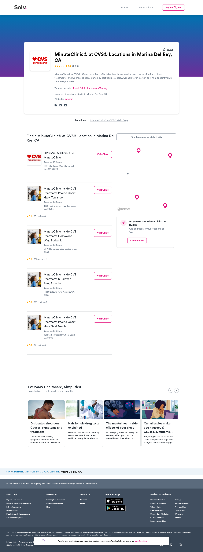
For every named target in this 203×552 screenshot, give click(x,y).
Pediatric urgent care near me (18, 503)
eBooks (178, 517)
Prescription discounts (55, 499)
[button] (128, 174)
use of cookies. (141, 541)
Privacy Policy (11, 542)
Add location (137, 240)
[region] (146, 178)
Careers (83, 499)
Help (48, 507)
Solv (8, 471)
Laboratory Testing (97, 88)
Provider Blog (180, 507)
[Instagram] (180, 545)
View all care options (14, 517)
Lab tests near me (13, 507)
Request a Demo (181, 503)
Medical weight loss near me (18, 514)
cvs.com (69, 98)
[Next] (176, 390)
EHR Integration (156, 510)
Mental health (12, 510)
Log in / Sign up (173, 7)
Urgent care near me (14, 499)
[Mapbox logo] (123, 209)
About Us (85, 494)
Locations (80, 120)
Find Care (11, 494)
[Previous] (170, 390)
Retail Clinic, (80, 88)
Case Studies (180, 510)
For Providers (146, 7)
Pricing (178, 499)
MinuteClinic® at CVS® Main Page (109, 120)
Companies (17, 471)
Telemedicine (156, 507)
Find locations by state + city (146, 137)
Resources (52, 494)
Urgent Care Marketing (159, 514)
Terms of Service (25, 542)
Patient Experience (160, 494)
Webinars (179, 514)
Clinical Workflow (157, 499)
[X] (171, 545)
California (54, 471)
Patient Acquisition (158, 503)
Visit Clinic (103, 154)
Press (82, 503)
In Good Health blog (54, 503)
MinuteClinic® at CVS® (36, 471)
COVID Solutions (157, 517)
